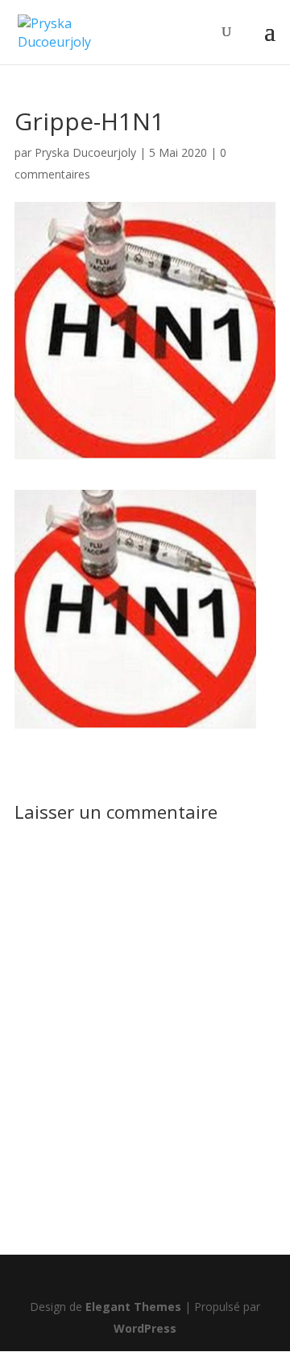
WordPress (145, 1328)
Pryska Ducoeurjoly (85, 152)
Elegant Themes (133, 1306)
